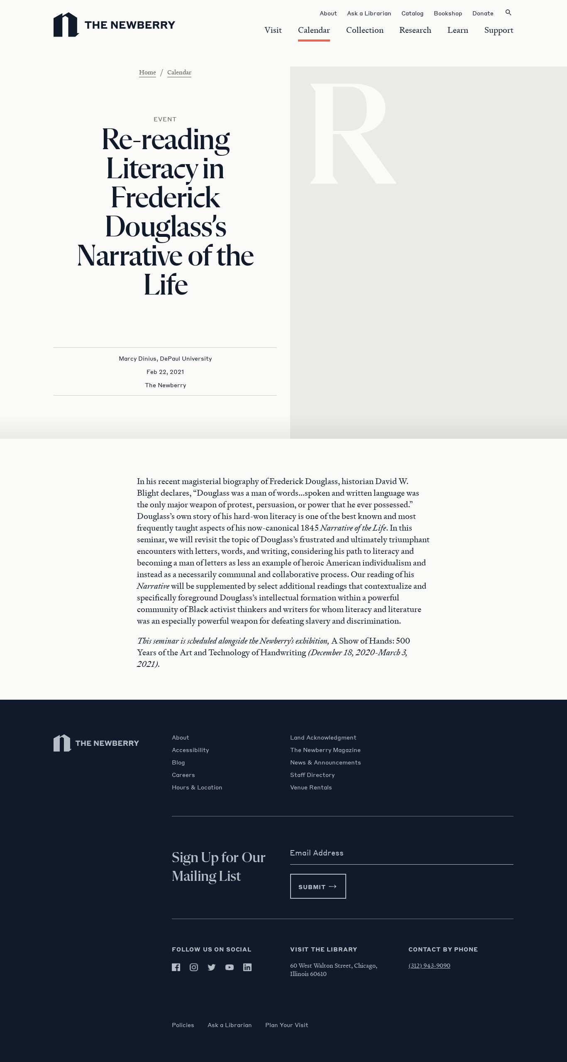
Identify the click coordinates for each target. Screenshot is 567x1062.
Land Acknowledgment (323, 737)
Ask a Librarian (230, 1024)
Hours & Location (197, 787)
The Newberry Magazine (325, 749)
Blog (178, 762)
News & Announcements (325, 762)
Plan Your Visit (286, 1024)
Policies (183, 1024)
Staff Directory (312, 774)
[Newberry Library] (97, 755)
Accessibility (190, 749)
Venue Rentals (311, 787)
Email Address (317, 852)
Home (147, 72)
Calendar (179, 72)
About (180, 737)
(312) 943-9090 (429, 965)
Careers (183, 774)
